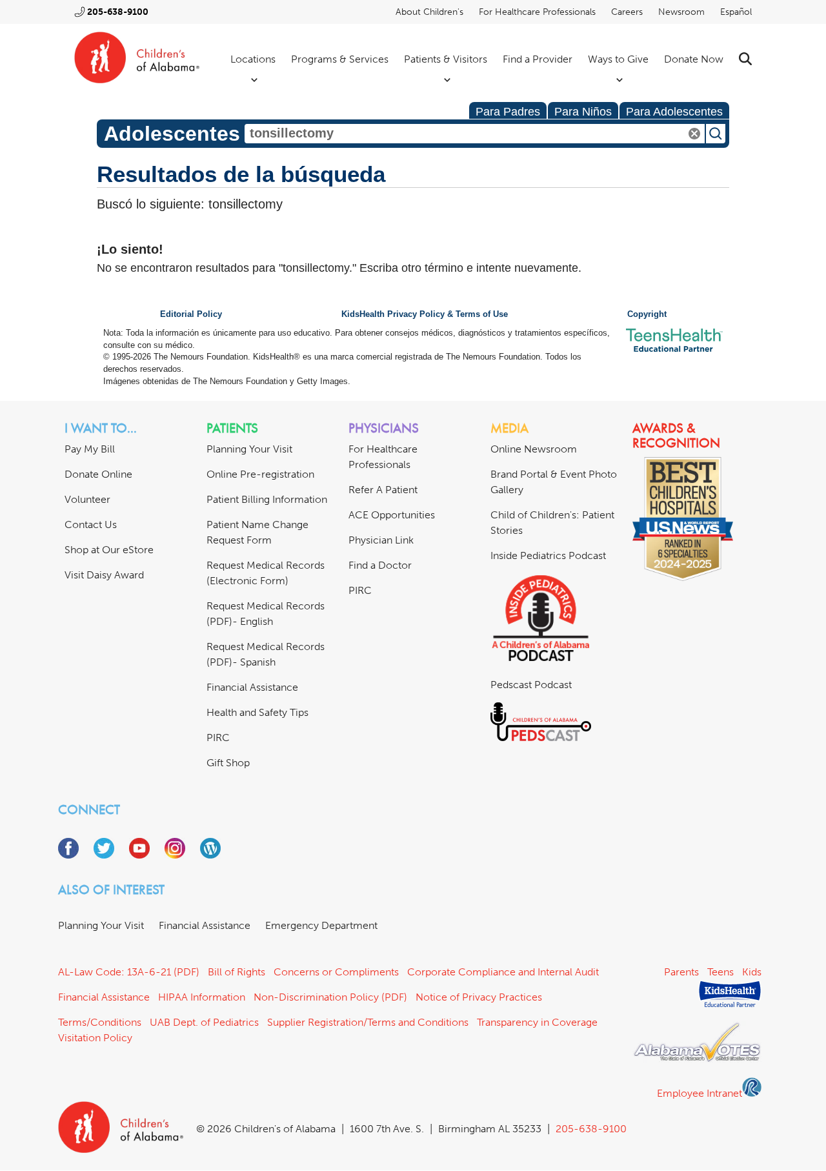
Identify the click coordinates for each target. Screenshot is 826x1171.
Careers (627, 11)
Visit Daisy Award (104, 575)
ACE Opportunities (391, 515)
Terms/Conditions (99, 1022)
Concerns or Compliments (336, 972)
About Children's (429, 11)
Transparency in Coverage (537, 1022)
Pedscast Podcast (531, 684)
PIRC (218, 737)
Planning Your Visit (249, 449)
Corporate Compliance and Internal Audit (503, 972)
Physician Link (381, 540)
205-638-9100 (117, 11)
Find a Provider (537, 59)
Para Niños (583, 111)
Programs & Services (339, 59)
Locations (253, 59)
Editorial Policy (191, 314)
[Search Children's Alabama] (745, 59)
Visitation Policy (95, 1038)
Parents (681, 972)
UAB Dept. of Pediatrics (204, 1022)
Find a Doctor (380, 565)
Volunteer (87, 499)
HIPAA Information (201, 997)
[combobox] (475, 133)
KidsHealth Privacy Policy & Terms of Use (424, 314)
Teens (720, 972)
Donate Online (98, 474)
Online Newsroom (533, 449)
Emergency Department (321, 925)
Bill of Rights (236, 972)
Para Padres (508, 111)
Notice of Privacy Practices (479, 997)
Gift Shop (228, 763)
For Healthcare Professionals (537, 11)
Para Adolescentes (674, 111)
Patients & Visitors (445, 59)
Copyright (647, 314)
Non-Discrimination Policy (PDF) (330, 997)
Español (736, 11)
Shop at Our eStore (109, 550)
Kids (751, 972)
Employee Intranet (699, 1093)
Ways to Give (618, 59)
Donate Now (693, 59)
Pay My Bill (90, 449)
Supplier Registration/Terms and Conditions (367, 1022)
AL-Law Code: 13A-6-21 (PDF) (128, 972)
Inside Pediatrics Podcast (548, 555)
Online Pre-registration (260, 474)
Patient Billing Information (266, 499)
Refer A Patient (383, 490)
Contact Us (91, 524)
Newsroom (681, 11)
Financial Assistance (252, 687)
